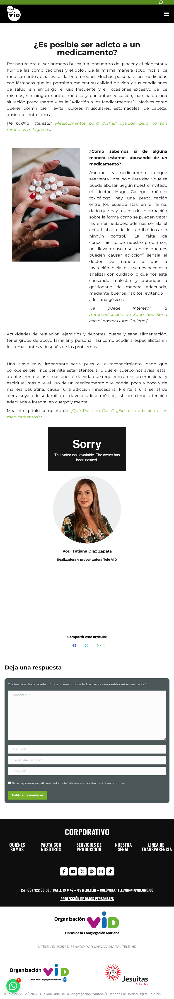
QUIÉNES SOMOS (17, 847)
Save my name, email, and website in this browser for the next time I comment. (70, 783)
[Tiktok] (110, 871)
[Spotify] (92, 871)
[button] (13, 986)
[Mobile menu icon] (166, 14)
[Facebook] (74, 645)
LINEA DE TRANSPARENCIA (157, 847)
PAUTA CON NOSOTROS (51, 847)
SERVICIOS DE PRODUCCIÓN (89, 847)
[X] (86, 645)
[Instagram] (101, 871)
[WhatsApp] (98, 645)
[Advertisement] (87, 601)
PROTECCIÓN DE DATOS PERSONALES (87, 898)
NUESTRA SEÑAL (123, 847)
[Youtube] (73, 871)
